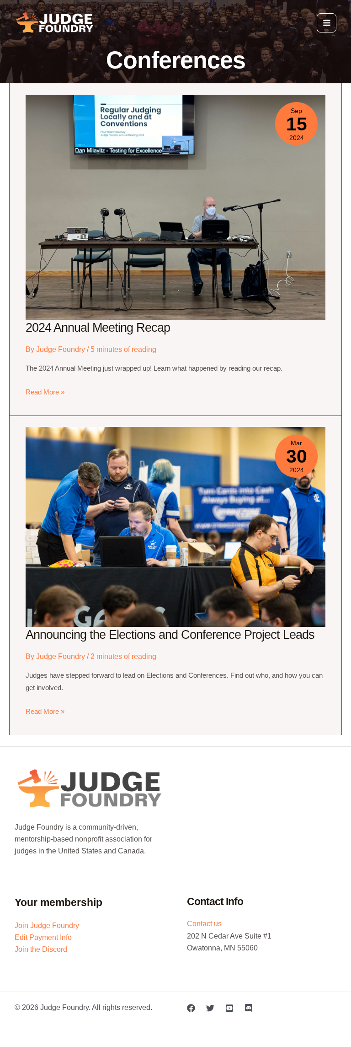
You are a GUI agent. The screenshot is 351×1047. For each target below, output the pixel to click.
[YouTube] (229, 1008)
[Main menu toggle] (326, 23)
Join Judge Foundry (47, 925)
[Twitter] (210, 1008)
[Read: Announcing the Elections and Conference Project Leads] (175, 526)
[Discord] (249, 1008)
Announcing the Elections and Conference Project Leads (170, 634)
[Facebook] (191, 1008)
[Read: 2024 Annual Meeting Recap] (175, 206)
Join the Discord (41, 949)
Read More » (45, 393)
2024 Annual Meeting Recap (98, 327)
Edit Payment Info (43, 937)
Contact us (204, 923)
